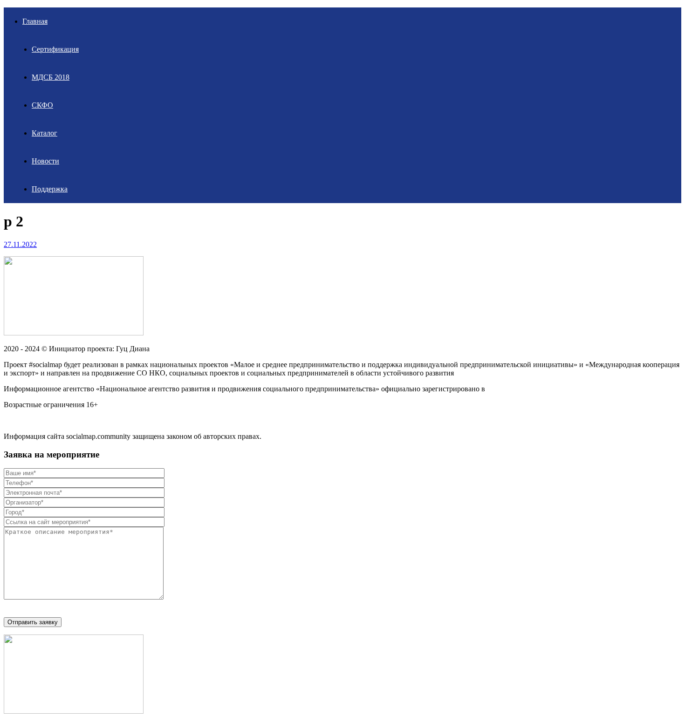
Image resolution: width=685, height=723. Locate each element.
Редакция (19, 420)
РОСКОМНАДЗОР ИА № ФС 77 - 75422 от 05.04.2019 (574, 389)
